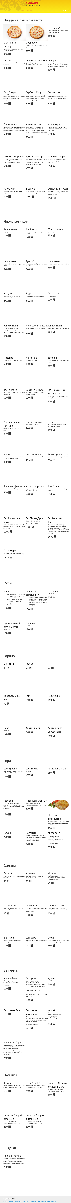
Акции (11, 1201)
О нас (5, 1201)
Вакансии (25, 1201)
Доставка (18, 1201)
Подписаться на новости (48, 1201)
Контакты (33, 1201)
